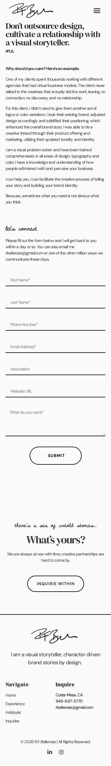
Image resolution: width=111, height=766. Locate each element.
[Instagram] (61, 752)
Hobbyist (13, 712)
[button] (96, 10)
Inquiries (13, 721)
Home (11, 695)
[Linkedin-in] (49, 752)
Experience (15, 703)
